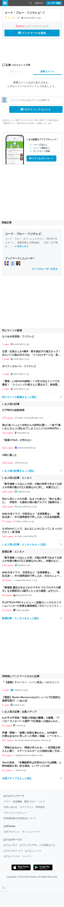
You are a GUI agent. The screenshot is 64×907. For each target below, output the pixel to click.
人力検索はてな (47, 845)
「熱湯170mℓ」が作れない (17, 440)
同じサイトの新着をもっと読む (19, 397)
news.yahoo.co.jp (25, 521)
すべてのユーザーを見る (45, 269)
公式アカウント (12, 831)
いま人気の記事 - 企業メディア (19, 711)
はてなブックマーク (14, 796)
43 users (7, 595)
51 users (7, 725)
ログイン (39, 3)
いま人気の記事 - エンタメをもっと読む (24, 544)
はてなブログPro (28, 845)
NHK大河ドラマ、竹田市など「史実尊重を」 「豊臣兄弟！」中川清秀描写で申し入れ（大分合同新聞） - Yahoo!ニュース (32, 517)
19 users (7, 580)
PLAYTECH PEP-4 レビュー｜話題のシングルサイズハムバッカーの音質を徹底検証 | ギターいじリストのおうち (32, 606)
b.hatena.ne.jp (20, 690)
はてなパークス (12, 856)
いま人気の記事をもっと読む (18, 470)
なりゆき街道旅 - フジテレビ (18, 336)
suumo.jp (20, 725)
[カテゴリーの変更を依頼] (18, 17)
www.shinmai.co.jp (26, 506)
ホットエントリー (31, 831)
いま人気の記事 (11, 404)
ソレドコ (26, 856)
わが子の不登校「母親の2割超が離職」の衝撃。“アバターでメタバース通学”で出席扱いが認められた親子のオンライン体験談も (31, 721)
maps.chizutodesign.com (30, 417)
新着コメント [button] (47, 71)
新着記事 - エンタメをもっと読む (20, 618)
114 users (7, 432)
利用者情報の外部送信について (20, 818)
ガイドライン (26, 807)
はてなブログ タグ (13, 850)
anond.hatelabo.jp (26, 447)
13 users (7, 610)
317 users (7, 740)
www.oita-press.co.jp (26, 580)
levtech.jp (21, 770)
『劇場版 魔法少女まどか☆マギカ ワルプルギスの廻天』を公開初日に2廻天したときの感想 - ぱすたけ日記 (31, 591)
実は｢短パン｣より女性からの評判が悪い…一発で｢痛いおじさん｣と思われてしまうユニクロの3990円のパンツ (31, 428)
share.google (22, 610)
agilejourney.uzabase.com (29, 755)
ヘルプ (41, 801)
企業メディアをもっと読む (17, 778)
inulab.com (19, 705)
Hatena (33, 877)
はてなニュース (33, 850)
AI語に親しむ (9, 455)
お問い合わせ (10, 807)
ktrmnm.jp (22, 462)
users (21, 26)
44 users (7, 755)
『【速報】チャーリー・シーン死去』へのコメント (30, 682)
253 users (7, 447)
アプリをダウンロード (43, 158)
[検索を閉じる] (30, 3)
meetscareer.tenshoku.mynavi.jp (34, 740)
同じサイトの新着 (12, 330)
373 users (7, 417)
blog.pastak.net (24, 595)
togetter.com (23, 491)
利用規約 (40, 807)
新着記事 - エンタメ (13, 551)
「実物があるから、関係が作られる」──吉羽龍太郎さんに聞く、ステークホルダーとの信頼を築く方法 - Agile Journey (31, 751)
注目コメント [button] (16, 71)
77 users (7, 521)
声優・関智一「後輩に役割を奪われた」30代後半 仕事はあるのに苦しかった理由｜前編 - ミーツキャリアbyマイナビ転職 (32, 736)
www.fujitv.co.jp (32, 17)
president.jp (23, 432)
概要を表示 (23, 246)
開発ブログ (30, 801)
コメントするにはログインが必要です (30, 100)
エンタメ (12, 17)
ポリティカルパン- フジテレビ (19, 366)
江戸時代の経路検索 (13, 410)
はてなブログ (10, 845)
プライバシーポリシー (15, 812)
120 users (7, 491)
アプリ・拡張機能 (13, 801)
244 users (7, 536)
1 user (5, 344)
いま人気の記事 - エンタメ (17, 477)
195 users (7, 462)
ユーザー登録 (54, 3)
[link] (7, 263)
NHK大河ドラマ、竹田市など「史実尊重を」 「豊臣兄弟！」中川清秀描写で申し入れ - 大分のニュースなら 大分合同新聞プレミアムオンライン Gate (32, 576)
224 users (7, 506)
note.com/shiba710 (27, 536)
